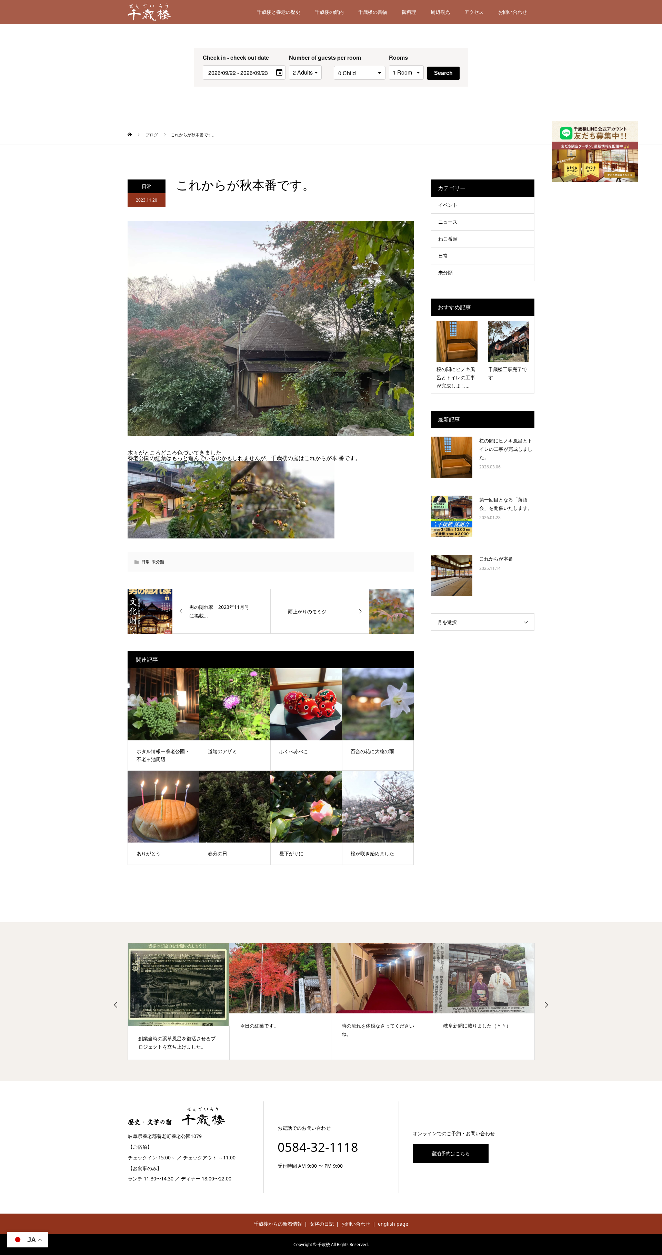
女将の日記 (322, 1223)
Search (443, 73)
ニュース (448, 221)
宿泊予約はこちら (450, 1153)
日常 (146, 186)
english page (393, 1223)
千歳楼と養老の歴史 (278, 12)
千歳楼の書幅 (372, 12)
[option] (179, 1001)
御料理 (409, 12)
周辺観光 (440, 12)
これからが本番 (496, 558)
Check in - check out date (236, 57)
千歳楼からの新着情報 (278, 1223)
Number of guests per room (309, 57)
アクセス (474, 12)
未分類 (158, 562)
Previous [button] (115, 1004)
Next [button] (546, 1004)
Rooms (398, 57)
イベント (448, 205)
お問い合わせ (512, 12)
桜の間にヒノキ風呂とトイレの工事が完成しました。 (505, 448)
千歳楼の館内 (329, 12)
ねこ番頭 (448, 238)
